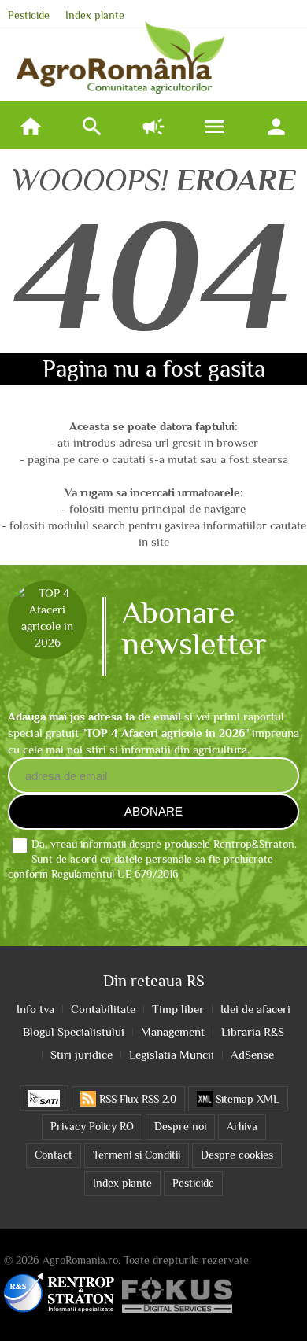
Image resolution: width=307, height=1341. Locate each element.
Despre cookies (237, 1155)
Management (173, 1031)
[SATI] (44, 1098)
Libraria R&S (252, 1031)
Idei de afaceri (255, 1008)
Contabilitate (103, 1008)
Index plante (94, 15)
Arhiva (242, 1127)
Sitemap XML (246, 1099)
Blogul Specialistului (73, 1031)
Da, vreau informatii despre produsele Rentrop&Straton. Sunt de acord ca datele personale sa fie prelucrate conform (152, 859)
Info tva (35, 1008)
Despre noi (180, 1127)
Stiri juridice (81, 1054)
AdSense (252, 1054)
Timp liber (178, 1008)
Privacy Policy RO (92, 1127)
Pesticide (29, 15)
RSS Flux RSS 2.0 (136, 1099)
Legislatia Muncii (171, 1054)
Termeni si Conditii (136, 1155)
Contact (53, 1155)
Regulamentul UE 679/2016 (115, 874)
